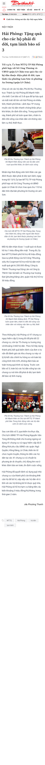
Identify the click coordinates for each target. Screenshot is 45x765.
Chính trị (11, 10)
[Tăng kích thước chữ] (31, 762)
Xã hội (29, 10)
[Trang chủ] (4, 10)
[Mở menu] (4, 3)
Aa (28, 762)
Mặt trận (21, 10)
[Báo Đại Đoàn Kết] (23, 3)
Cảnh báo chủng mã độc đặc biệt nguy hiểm (24, 19)
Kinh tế (37, 10)
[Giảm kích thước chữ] (24, 762)
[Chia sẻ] (43, 762)
